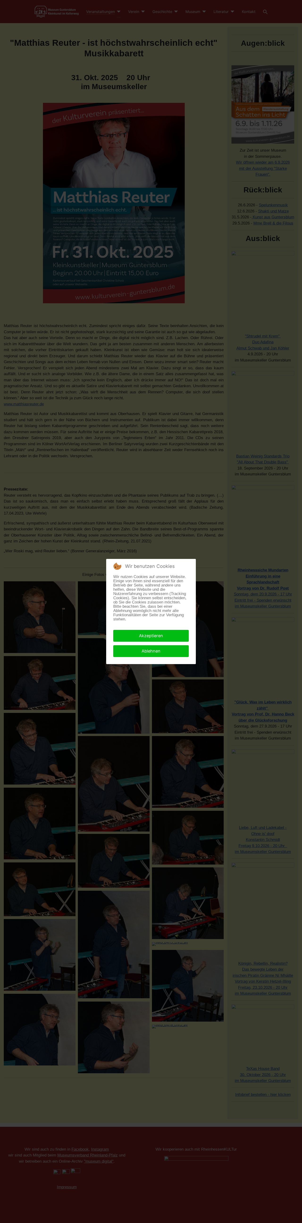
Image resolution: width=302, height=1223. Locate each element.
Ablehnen (151, 651)
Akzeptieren (151, 635)
